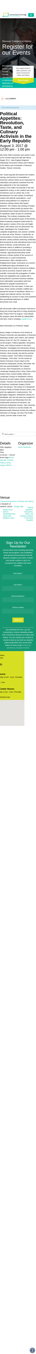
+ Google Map (17, 506)
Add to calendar (9, 434)
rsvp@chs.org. (26, 319)
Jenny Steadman (24, 447)
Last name (18, 585)
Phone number (18, 607)
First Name (18, 573)
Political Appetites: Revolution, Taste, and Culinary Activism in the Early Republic (26, 514)
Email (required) (18, 596)
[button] (31, 15)
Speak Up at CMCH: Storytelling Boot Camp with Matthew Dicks (9, 514)
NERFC (9, 465)
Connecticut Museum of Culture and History (16, 501)
